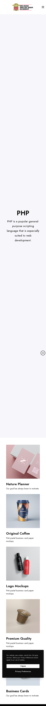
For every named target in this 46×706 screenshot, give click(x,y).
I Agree (23, 666)
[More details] (43, 353)
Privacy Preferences (23, 671)
